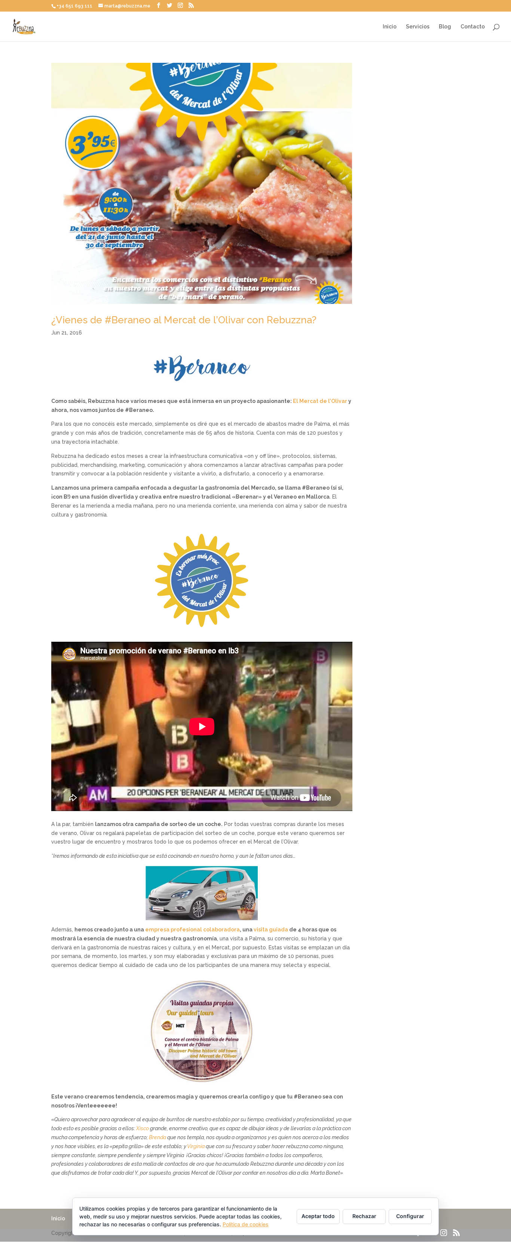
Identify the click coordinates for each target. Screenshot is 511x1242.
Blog (445, 27)
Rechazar (364, 1216)
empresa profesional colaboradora (192, 930)
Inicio (390, 27)
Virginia (196, 1146)
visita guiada (271, 930)
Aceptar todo (318, 1216)
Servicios (417, 27)
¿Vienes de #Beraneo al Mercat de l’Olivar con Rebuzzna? (183, 320)
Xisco (142, 1128)
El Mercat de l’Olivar (320, 401)
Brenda (157, 1137)
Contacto (472, 27)
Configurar (410, 1216)
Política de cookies (246, 1224)
